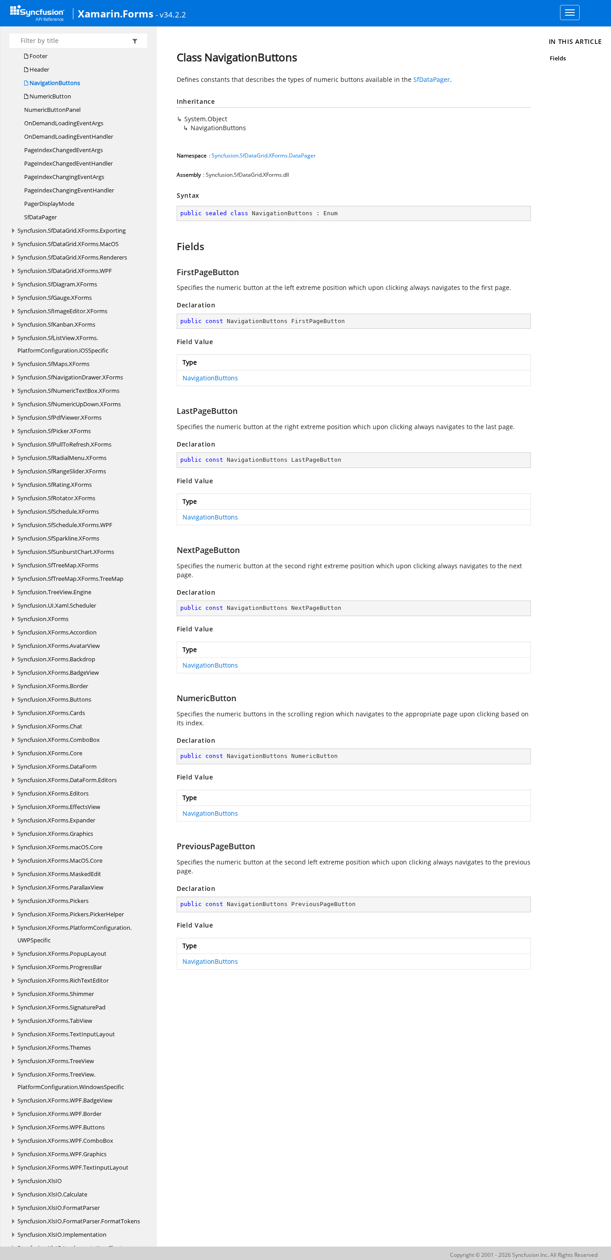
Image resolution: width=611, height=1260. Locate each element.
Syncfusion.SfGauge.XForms (54, 298)
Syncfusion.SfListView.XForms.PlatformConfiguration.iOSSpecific (62, 344)
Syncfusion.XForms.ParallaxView (60, 887)
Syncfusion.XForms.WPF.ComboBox (65, 1141)
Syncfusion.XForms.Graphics (55, 834)
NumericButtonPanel (52, 110)
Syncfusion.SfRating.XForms (54, 485)
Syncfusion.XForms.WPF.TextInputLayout (72, 1167)
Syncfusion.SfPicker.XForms (54, 431)
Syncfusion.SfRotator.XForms (56, 498)
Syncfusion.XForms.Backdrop (56, 659)
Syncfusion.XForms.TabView (54, 1021)
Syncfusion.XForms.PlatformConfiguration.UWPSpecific (74, 934)
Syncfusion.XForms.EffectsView (58, 807)
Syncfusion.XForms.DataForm (57, 766)
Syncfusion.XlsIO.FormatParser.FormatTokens (78, 1221)
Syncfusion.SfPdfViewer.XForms (59, 417)
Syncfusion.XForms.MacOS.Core (59, 860)
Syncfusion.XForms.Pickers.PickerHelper (70, 914)
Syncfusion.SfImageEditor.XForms (62, 311)
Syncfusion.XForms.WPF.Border (59, 1114)
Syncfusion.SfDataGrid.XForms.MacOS (68, 244)
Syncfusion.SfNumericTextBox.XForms (68, 391)
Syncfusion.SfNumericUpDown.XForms (69, 404)
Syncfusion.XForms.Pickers (53, 901)
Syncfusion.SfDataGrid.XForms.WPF (64, 271)
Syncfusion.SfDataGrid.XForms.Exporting (71, 230)
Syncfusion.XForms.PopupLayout (61, 953)
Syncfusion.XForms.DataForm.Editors (67, 780)
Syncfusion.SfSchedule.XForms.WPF (64, 525)
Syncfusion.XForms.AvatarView (58, 646)
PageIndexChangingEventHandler (69, 190)
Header (38, 69)
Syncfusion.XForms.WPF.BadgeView (64, 1100)
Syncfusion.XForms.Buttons (54, 699)
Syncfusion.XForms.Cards (51, 713)
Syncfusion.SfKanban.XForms (56, 324)
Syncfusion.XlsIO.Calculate (52, 1194)
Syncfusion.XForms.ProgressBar (59, 967)
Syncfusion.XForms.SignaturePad (61, 1007)
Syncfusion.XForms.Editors (53, 793)
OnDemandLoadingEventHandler (68, 136)
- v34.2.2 (171, 14)
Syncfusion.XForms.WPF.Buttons (61, 1127)
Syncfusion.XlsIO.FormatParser (58, 1208)
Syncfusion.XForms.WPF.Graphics (61, 1154)
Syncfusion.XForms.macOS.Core (59, 847)
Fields (558, 58)
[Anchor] (172, 246)
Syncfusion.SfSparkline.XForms (58, 538)
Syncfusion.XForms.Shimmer (55, 994)
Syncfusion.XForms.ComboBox (58, 740)
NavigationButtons (54, 83)
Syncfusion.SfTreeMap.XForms (57, 565)
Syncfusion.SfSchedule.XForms (58, 511)
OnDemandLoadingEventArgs (63, 123)
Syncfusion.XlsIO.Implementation (61, 1234)
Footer (37, 56)
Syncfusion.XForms (42, 619)
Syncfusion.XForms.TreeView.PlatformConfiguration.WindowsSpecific (70, 1080)
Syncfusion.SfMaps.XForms (53, 364)
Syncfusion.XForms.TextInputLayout (66, 1034)
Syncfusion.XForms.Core (49, 753)
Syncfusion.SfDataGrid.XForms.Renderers (72, 257)
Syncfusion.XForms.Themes (54, 1047)
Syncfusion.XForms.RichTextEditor (63, 980)
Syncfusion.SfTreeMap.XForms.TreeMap (70, 579)
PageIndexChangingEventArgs (64, 177)
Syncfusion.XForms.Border (52, 686)
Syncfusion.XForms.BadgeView (58, 672)
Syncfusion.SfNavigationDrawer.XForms (70, 377)
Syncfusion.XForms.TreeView (55, 1061)
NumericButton (49, 96)
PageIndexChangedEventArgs (63, 150)
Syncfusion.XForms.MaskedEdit (59, 874)
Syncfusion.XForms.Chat (49, 726)
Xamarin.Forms (115, 13)
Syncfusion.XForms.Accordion (57, 632)
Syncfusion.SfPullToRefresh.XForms (64, 444)
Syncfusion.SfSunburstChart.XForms (65, 552)
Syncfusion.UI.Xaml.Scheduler (56, 605)
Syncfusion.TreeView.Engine (54, 592)
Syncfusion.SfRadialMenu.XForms (61, 458)
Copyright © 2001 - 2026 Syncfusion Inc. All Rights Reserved (524, 1255)
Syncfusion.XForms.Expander (56, 820)
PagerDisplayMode (49, 204)
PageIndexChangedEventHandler (68, 163)
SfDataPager (40, 217)
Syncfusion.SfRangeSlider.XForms (61, 471)
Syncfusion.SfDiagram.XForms (57, 284)
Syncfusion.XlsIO (39, 1181)
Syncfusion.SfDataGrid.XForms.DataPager (264, 155)
